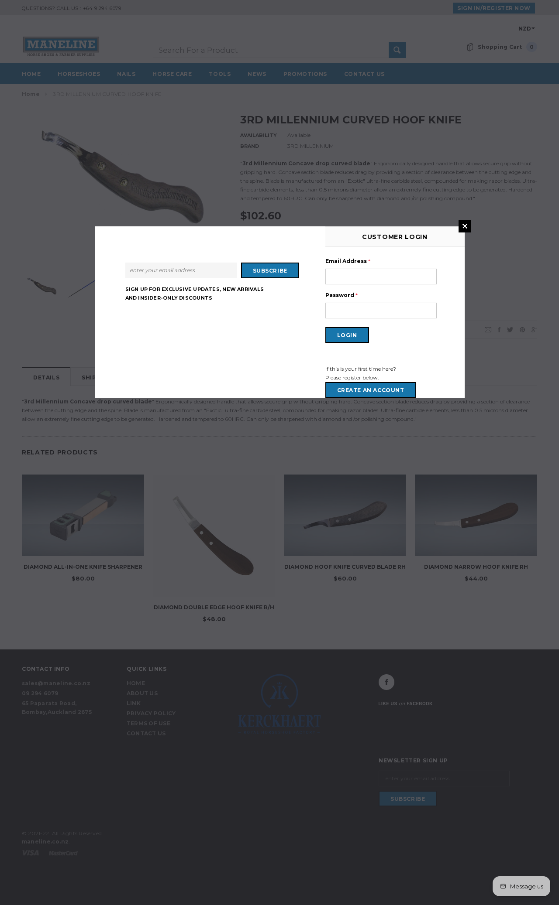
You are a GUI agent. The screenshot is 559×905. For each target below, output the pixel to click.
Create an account (370, 390)
